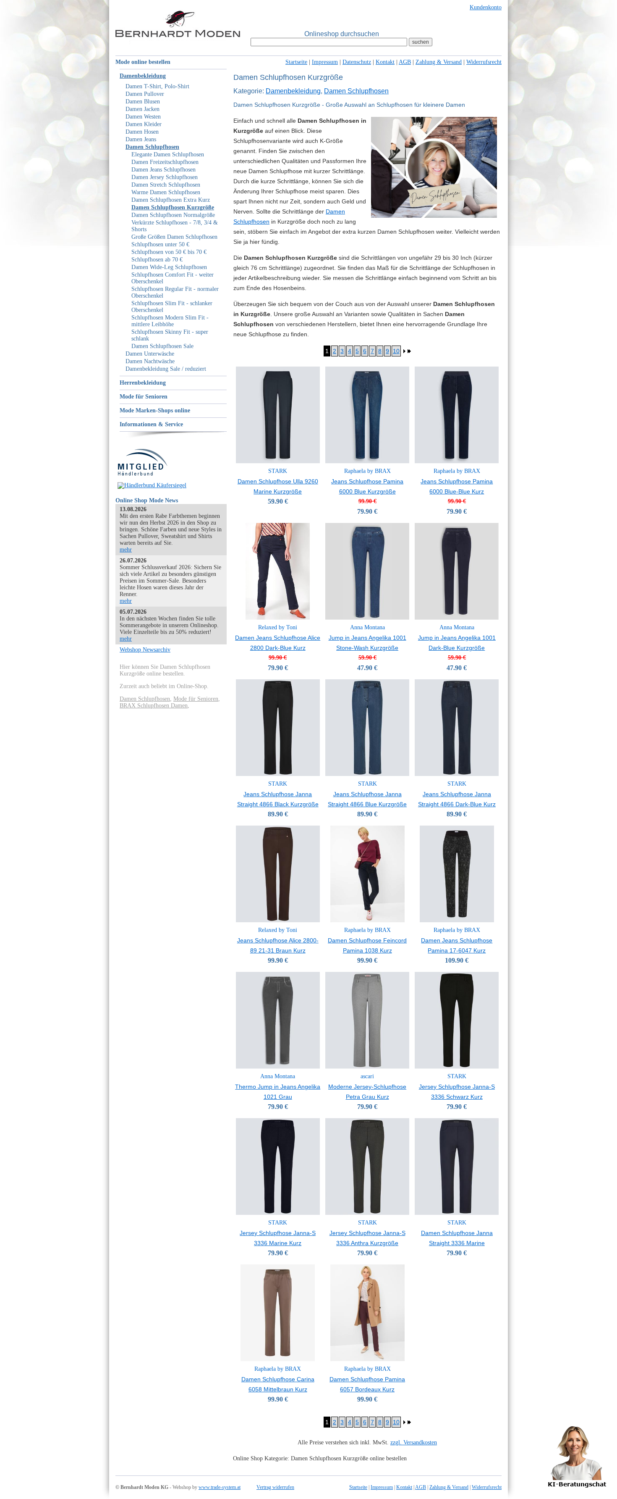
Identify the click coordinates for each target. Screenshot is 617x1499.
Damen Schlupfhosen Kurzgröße (172, 207)
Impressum (325, 62)
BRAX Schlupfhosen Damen (154, 705)
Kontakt (385, 62)
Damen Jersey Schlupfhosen (164, 177)
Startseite (296, 62)
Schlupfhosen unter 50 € (160, 244)
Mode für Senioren (143, 396)
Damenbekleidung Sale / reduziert (165, 369)
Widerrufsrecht (484, 62)
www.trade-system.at (220, 1487)
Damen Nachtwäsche (150, 361)
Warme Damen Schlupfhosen (165, 192)
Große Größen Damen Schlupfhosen (174, 237)
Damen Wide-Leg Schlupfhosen (169, 267)
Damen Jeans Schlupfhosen (163, 169)
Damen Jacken (142, 109)
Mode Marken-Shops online (155, 410)
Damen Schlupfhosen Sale (162, 346)
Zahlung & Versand (439, 62)
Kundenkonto (486, 7)
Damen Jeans (140, 139)
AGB (405, 62)
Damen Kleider (143, 124)
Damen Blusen (142, 101)
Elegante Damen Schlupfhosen (167, 154)
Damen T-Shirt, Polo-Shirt (157, 86)
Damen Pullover (144, 94)
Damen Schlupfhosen (152, 147)
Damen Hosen (142, 132)
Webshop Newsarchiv (145, 650)
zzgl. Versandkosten (413, 1442)
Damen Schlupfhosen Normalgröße (173, 215)
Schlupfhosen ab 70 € (157, 259)
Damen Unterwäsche (149, 354)
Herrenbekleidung (143, 383)
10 (396, 351)
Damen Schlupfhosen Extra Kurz (170, 200)
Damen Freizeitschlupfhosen (165, 162)
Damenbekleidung (143, 76)
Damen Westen (143, 116)
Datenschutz (356, 62)
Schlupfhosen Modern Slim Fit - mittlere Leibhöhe (170, 320)
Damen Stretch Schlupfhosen (165, 185)
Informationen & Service (151, 424)
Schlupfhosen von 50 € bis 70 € (169, 252)
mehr (126, 549)
